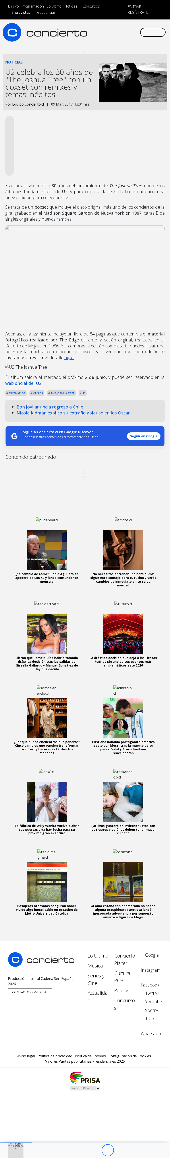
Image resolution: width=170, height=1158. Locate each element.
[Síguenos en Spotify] (125, 28)
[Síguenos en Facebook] (103, 28)
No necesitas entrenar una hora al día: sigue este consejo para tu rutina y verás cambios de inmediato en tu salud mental (123, 579)
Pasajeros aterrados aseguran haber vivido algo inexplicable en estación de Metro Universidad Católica (47, 909)
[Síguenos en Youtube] (118, 28)
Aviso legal (26, 1056)
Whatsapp (151, 1034)
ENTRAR (134, 6)
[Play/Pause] (108, 1150)
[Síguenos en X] (110, 28)
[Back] (83, 1150)
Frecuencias (46, 12)
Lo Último (54, 6)
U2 (83, 393)
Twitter (151, 993)
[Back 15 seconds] (95, 1150)
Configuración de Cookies (129, 1056)
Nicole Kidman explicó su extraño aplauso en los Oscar (73, 413)
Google (151, 955)
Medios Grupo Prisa (85, 1088)
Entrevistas (21, 12)
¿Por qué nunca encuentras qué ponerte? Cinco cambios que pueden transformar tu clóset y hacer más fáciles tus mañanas (47, 747)
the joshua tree (62, 393)
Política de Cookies (90, 1056)
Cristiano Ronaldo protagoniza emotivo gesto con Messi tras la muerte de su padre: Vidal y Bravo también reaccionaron (123, 747)
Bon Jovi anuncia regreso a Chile (50, 407)
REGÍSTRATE (137, 12)
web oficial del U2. (23, 383)
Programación (32, 6)
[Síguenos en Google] (89, 28)
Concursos (91, 6)
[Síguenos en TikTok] (132, 28)
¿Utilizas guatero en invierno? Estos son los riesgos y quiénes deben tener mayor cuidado (123, 829)
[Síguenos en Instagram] (96, 28)
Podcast (122, 990)
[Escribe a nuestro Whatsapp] (89, 36)
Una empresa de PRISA (85, 1077)
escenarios (16, 393)
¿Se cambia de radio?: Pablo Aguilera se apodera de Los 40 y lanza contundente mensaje (46, 578)
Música (37, 393)
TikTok (151, 1019)
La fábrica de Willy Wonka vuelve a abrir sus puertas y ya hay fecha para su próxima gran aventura (47, 829)
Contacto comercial (30, 992)
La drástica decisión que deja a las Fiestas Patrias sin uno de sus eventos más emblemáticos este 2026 (123, 661)
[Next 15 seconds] (120, 1150)
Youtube (153, 1002)
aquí (69, 357)
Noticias (70, 6)
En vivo (13, 6)
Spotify (151, 1010)
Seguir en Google (143, 436)
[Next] (132, 1150)
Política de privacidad (55, 1056)
